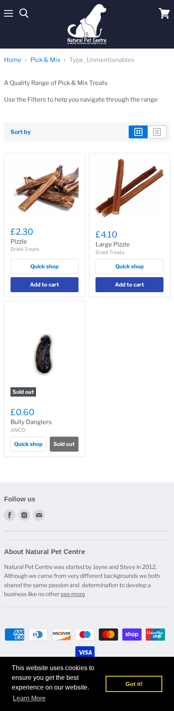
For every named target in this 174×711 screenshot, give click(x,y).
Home (12, 60)
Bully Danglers (31, 422)
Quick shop (44, 266)
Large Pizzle (112, 244)
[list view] (157, 131)
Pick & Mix (45, 60)
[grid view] (138, 131)
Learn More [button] (29, 698)
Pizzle (19, 241)
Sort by (21, 132)
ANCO (18, 430)
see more (73, 593)
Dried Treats (25, 249)
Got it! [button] (134, 684)
